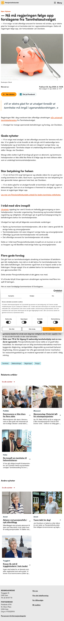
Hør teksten (10, 94)
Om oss (35, 591)
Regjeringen (28, 363)
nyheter (8, 11)
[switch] (24, 322)
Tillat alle (52, 329)
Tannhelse (5, 363)
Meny (59, 3)
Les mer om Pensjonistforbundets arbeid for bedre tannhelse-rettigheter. (31, 195)
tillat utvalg (32, 329)
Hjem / (3, 11)
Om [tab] (53, 296)
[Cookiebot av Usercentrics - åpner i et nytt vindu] (55, 291)
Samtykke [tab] (11, 296)
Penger (37, 363)
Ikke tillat (11, 329)
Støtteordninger (16, 363)
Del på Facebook (29, 94)
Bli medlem (36, 605)
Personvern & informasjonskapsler (13, 616)
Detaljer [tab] (32, 296)
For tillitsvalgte (37, 600)
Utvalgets (5, 209)
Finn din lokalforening (40, 595)
